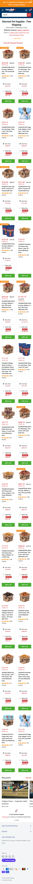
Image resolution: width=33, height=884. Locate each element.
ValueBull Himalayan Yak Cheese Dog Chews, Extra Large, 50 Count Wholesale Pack (24, 677)
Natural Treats (19, 35)
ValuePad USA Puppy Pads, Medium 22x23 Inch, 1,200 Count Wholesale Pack (24, 130)
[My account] (26, 10)
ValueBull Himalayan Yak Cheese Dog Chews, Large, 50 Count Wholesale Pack (24, 248)
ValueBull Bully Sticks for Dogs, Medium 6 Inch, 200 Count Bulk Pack (24, 492)
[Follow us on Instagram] (9, 856)
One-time (8, 84)
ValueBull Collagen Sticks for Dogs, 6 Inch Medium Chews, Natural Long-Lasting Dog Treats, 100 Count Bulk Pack (8, 368)
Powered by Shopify (7, 880)
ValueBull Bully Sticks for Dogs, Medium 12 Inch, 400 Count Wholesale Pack (24, 306)
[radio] (3, 84)
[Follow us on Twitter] (6, 856)
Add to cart (8, 101)
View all (28, 778)
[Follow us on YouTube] (13, 856)
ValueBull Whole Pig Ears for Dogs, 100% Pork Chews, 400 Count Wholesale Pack (8, 677)
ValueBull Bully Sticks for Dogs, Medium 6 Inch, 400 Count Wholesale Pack (8, 304)
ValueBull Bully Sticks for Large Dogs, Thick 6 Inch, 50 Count (24, 365)
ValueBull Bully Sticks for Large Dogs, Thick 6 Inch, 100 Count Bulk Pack (8, 130)
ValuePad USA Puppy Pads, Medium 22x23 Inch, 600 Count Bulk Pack (24, 737)
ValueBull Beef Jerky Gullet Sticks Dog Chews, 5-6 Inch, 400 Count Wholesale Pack (8, 431)
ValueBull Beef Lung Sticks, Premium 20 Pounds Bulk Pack (24, 189)
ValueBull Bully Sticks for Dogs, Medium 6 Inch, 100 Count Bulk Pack (8, 70)
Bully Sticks (22, 32)
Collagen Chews (14, 32)
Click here (5, 817)
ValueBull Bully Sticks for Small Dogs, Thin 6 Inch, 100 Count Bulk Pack (24, 70)
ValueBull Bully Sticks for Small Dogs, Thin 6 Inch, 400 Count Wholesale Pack (24, 553)
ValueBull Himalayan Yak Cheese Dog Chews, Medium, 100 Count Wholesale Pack (8, 493)
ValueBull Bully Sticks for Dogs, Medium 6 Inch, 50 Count (8, 246)
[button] (6, 76)
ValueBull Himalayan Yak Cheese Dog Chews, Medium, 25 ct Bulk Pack (8, 554)
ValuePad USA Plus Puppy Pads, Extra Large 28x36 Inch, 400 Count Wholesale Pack (8, 738)
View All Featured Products (13, 43)
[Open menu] (3, 10)
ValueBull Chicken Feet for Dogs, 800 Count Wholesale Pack (23, 614)
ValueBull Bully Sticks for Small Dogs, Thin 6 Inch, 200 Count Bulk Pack (24, 430)
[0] (30, 10)
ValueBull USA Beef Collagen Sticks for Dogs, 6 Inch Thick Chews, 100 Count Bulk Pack (7, 615)
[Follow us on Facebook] (3, 856)
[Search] (29, 15)
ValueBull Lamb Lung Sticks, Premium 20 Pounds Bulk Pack (8, 189)
